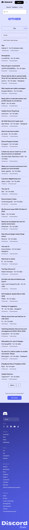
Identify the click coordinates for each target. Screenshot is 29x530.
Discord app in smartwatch (10, 66)
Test (2, 45)
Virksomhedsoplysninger (9, 511)
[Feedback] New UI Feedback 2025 (13, 364)
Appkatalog (6, 442)
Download (6, 434)
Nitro (4, 437)
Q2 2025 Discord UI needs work (12, 121)
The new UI (5, 189)
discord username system (10, 131)
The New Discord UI (8, 269)
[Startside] (6, 2)
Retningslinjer (6, 503)
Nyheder (5, 458)
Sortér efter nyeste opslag (10, 40)
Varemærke (6, 455)
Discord (8, 7)
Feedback (15, 7)
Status (4, 439)
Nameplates (5, 55)
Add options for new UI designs (12, 341)
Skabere (5, 477)
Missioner (5, 485)
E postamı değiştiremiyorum (11, 179)
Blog (4, 471)
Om (4, 450)
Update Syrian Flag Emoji (10, 111)
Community (6, 479)
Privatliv (5, 498)
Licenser (5, 508)
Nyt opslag (14, 397)
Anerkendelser (7, 506)
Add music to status (8, 259)
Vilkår (4, 495)
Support (5, 466)
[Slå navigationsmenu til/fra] (26, 2)
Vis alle (5, 35)
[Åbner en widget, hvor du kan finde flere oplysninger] (23, 527)
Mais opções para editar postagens (13, 88)
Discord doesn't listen (9, 199)
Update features (7, 374)
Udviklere (5, 482)
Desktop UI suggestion (9, 306)
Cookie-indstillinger (8, 501)
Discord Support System (9, 141)
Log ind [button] (19, 2)
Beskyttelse (6, 469)
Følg (14, 28)
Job (4, 453)
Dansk (6, 419)
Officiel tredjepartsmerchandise (11, 487)
